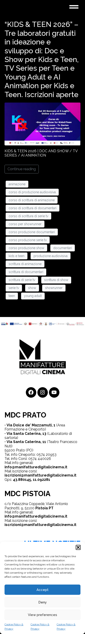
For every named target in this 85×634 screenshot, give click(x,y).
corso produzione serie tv (28, 240)
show (32, 288)
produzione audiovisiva (51, 256)
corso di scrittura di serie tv (28, 216)
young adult (33, 296)
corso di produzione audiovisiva (32, 192)
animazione (17, 184)
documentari (62, 248)
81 (48, 479)
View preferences (42, 615)
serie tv (14, 288)
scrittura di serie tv (22, 280)
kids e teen (16, 256)
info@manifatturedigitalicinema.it (36, 467)
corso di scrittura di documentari (32, 208)
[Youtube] (54, 392)
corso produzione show (26, 248)
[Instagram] (42, 392)
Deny (42, 602)
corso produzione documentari (32, 232)
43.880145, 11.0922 (29, 479)
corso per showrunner (25, 224)
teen (12, 296)
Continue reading (21, 169)
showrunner (54, 288)
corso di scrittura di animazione (32, 200)
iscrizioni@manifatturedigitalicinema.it (40, 475)
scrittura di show (56, 280)
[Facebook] (31, 392)
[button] (78, 547)
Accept (42, 590)
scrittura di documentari (26, 272)
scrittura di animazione (25, 264)
